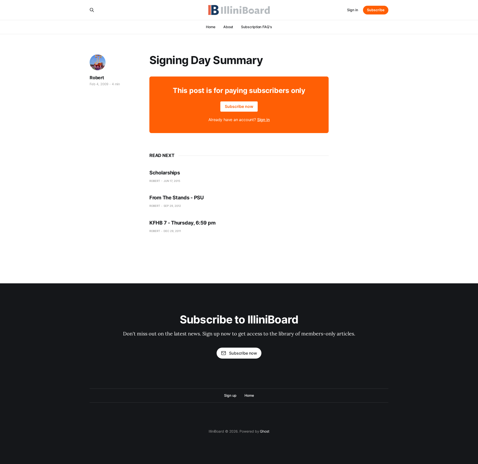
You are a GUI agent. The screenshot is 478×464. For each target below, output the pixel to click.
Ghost (264, 431)
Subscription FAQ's (256, 27)
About (228, 27)
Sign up (230, 395)
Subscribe (375, 10)
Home (210, 27)
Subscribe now (239, 106)
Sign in (352, 10)
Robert (97, 77)
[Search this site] (92, 10)
